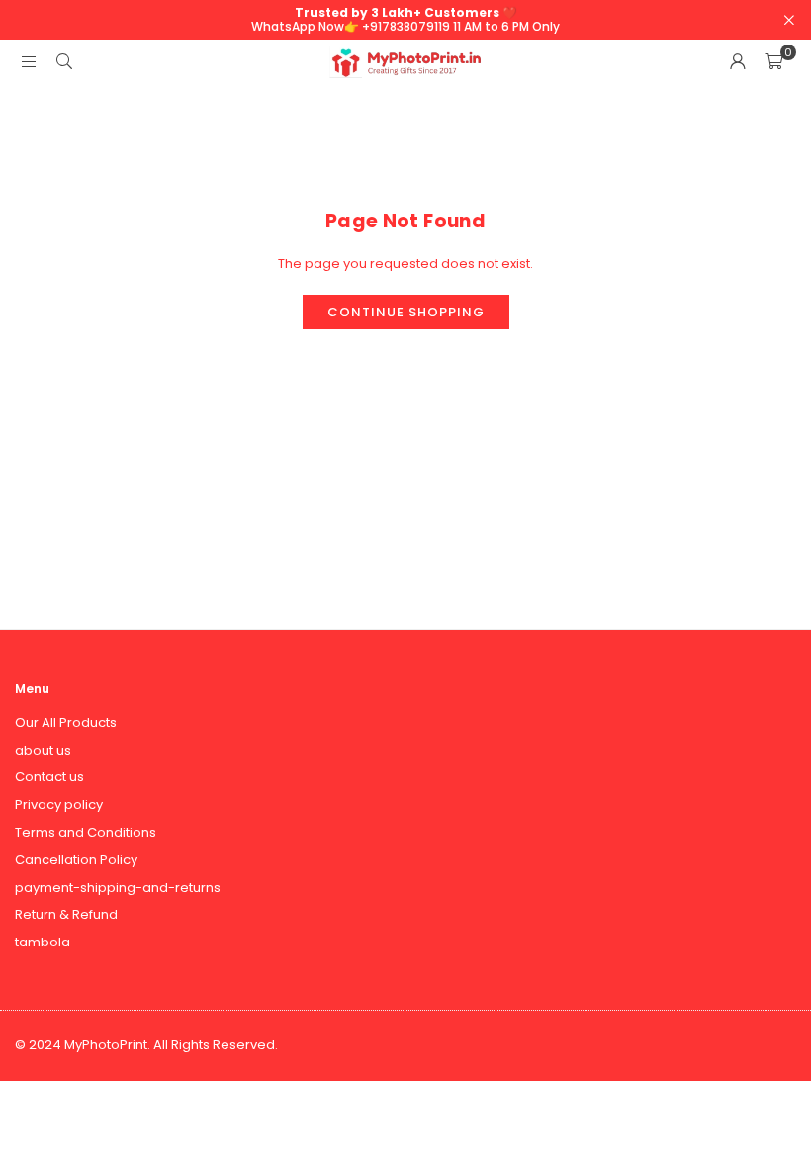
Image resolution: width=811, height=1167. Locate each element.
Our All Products (66, 722)
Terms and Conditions (85, 832)
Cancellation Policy (76, 860)
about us (43, 750)
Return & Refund (66, 914)
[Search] (64, 61)
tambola (42, 942)
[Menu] (28, 61)
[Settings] (738, 62)
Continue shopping (406, 312)
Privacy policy (59, 804)
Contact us (49, 776)
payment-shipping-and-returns (118, 887)
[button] (773, 62)
